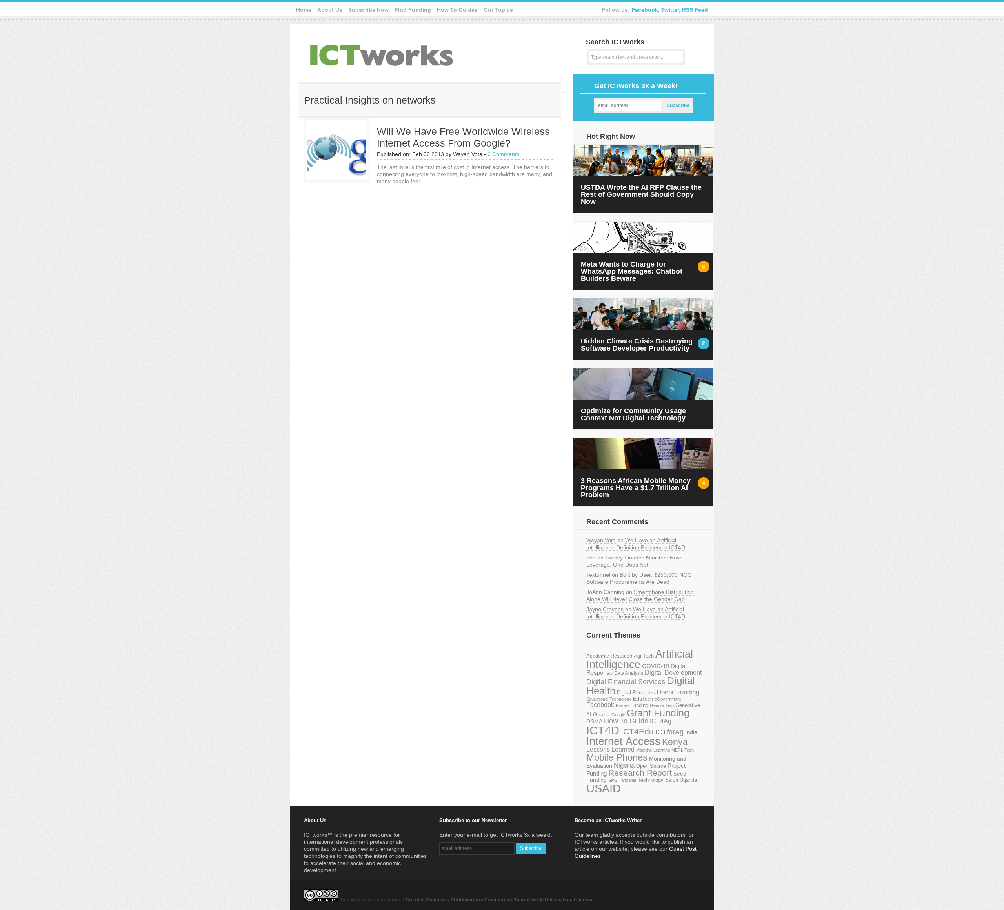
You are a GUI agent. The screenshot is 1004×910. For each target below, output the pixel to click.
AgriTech (644, 656)
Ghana (601, 714)
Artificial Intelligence (639, 659)
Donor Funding (678, 692)
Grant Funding (658, 712)
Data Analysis (628, 673)
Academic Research (609, 656)
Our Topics (498, 10)
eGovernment (668, 699)
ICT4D (602, 730)
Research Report (640, 772)
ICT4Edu (637, 731)
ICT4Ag (660, 721)
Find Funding (413, 10)
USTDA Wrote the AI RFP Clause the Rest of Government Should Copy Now (641, 194)
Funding (639, 705)
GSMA (594, 721)
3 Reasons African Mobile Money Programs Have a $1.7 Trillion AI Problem (636, 488)
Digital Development (673, 672)
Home (303, 10)
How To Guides (457, 10)
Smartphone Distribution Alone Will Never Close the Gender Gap (640, 595)
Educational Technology (608, 699)
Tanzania (627, 780)
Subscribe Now (368, 10)
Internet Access (623, 741)
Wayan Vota (601, 540)
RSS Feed (695, 10)
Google (618, 714)
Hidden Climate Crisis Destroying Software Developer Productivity (637, 344)
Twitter (670, 10)
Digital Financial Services (625, 682)
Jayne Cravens (605, 609)
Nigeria (624, 765)
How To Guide (626, 721)
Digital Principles (636, 693)
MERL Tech (682, 750)
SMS (612, 780)
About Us (329, 10)
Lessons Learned (610, 749)
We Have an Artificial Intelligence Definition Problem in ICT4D (635, 543)
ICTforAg (669, 732)
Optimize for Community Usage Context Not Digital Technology (633, 414)
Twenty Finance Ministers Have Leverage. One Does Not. (634, 561)
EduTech (643, 699)
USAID (603, 788)
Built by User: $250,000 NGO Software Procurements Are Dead (639, 578)
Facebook (644, 10)
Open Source (651, 766)
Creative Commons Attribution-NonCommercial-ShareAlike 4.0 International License (500, 900)
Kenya (675, 742)
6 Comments (503, 154)
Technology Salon (658, 780)
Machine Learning (653, 750)
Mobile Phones (617, 757)
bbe (591, 557)
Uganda (688, 780)
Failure (622, 705)
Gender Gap (662, 705)
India (691, 732)
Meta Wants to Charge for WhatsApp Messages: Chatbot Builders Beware (631, 271)
